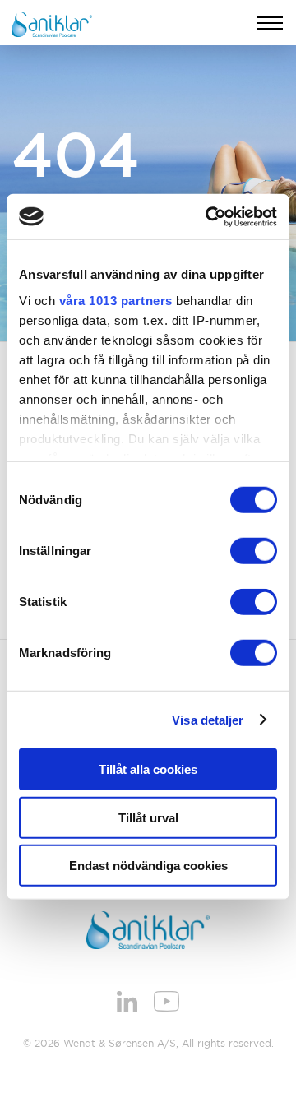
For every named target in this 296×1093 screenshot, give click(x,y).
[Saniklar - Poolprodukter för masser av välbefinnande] (52, 23)
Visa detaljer (207, 719)
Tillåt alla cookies (148, 769)
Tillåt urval (148, 817)
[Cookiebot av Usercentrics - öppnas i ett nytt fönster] (209, 216)
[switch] (253, 551)
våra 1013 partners (116, 300)
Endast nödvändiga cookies (148, 866)
